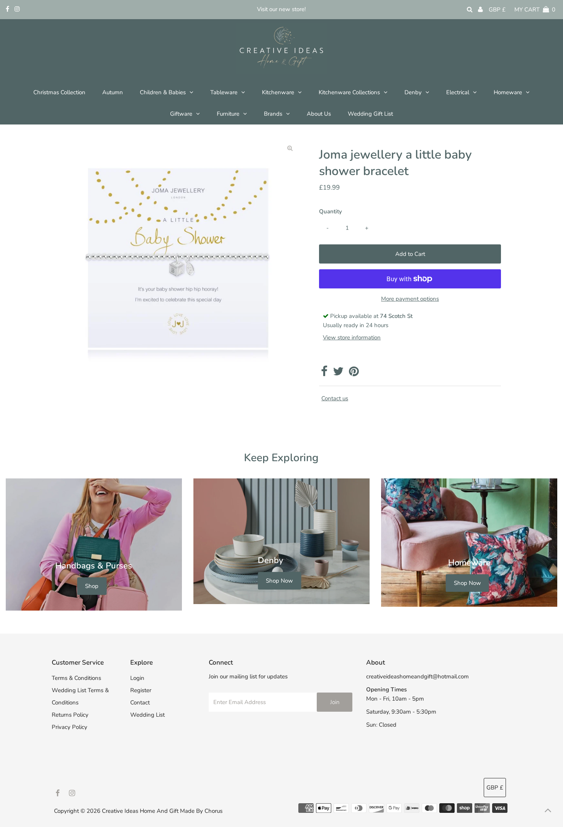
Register (140, 690)
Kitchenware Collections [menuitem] (349, 92)
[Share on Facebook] (324, 373)
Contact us (334, 398)
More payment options (410, 299)
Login (137, 678)
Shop (91, 586)
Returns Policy (70, 715)
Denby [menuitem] (413, 92)
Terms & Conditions (76, 678)
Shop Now (279, 581)
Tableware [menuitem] (223, 92)
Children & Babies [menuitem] (163, 92)
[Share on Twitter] (338, 373)
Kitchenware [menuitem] (278, 92)
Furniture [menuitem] (228, 114)
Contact (140, 702)
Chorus (214, 811)
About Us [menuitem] (319, 114)
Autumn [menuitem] (112, 92)
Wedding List (147, 715)
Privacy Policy (69, 727)
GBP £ (497, 9)
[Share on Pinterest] (354, 373)
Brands (273, 114)
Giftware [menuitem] (181, 114)
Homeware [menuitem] (508, 92)
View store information (352, 337)
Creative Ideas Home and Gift (141, 811)
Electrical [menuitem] (457, 92)
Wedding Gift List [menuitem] (370, 114)
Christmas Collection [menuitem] (59, 92)
